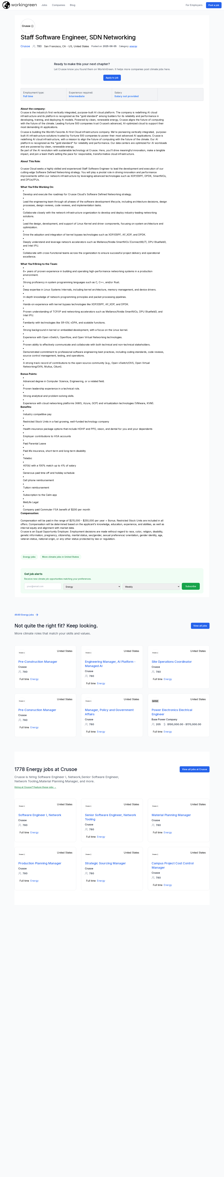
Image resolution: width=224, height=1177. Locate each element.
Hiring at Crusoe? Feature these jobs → (35, 787)
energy (133, 46)
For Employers (194, 5)
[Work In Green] (19, 5)
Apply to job (112, 77)
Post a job (213, 5)
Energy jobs (29, 557)
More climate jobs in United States (60, 557)
